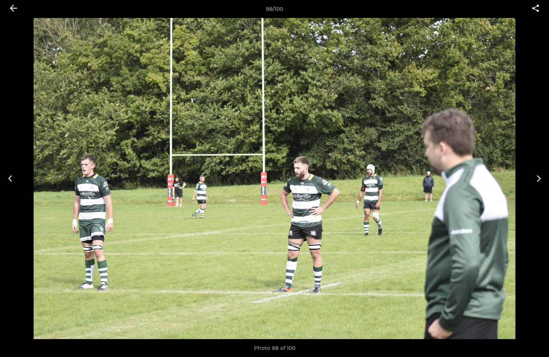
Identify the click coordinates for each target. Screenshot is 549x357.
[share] (535, 9)
